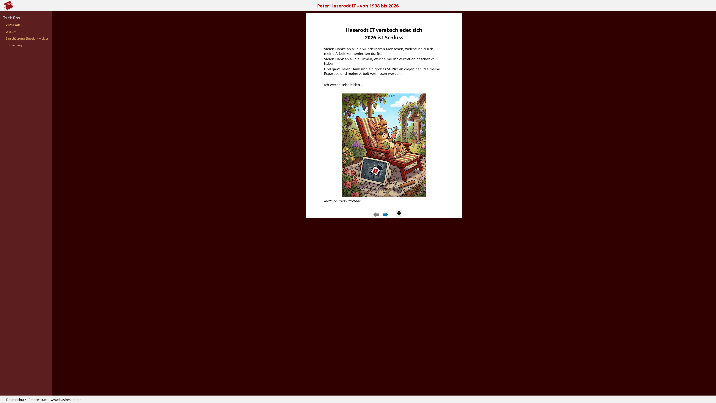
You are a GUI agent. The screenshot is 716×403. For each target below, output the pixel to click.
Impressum (38, 399)
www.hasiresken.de (66, 399)
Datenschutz (16, 399)
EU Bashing (14, 45)
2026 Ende (13, 25)
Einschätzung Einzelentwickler (27, 38)
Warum (11, 32)
